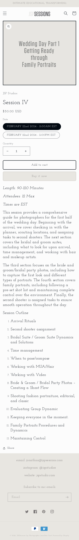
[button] (5, 13)
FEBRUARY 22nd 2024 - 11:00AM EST (32, 126)
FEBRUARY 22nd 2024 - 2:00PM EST (31, 135)
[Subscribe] (67, 497)
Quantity (8, 143)
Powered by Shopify (61, 535)
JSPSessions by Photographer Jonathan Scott (34, 535)
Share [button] (10, 448)
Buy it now (39, 176)
